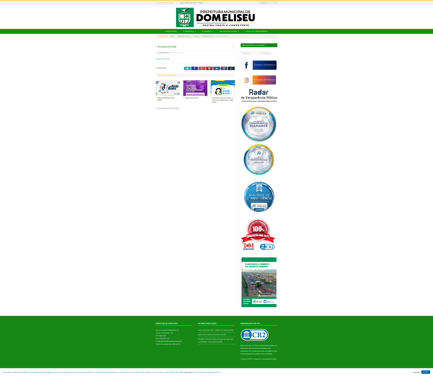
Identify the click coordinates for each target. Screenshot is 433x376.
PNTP (250, 359)
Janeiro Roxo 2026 (186, 3)
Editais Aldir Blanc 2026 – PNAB (208, 330)
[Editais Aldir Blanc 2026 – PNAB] (168, 88)
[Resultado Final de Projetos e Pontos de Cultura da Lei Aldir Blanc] (223, 88)
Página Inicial (171, 31)
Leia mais (188, 372)
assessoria (256, 348)
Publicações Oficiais (228, 31)
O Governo (206, 31)
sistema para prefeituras (268, 345)
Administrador (164, 53)
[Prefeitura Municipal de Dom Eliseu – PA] (216, 16)
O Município (188, 31)
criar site (254, 345)
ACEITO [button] (426, 372)
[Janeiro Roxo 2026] (195, 88)
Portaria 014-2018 (162, 59)
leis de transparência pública (250, 354)
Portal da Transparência (256, 31)
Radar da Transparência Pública (266, 359)
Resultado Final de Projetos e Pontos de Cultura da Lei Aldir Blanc (222, 100)
